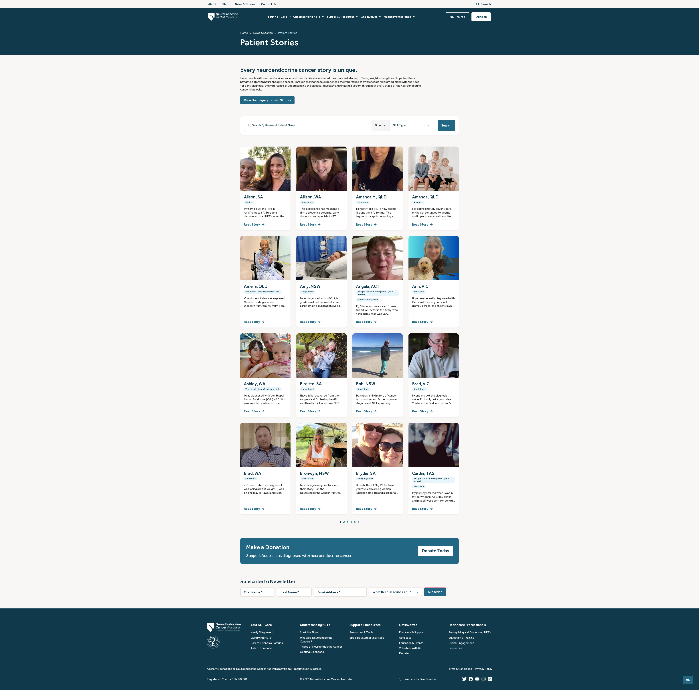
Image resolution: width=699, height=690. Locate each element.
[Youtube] (477, 679)
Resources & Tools (361, 632)
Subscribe (435, 592)
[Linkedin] (490, 679)
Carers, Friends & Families (266, 643)
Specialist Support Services (367, 637)
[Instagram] (483, 679)
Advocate (405, 637)
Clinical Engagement (461, 643)
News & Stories (263, 33)
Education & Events (411, 643)
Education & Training (461, 637)
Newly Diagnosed (261, 632)
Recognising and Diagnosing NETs (470, 632)
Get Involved (369, 16)
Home (244, 33)
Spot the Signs (309, 632)
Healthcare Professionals (467, 625)
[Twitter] (464, 679)
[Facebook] (471, 679)
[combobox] (412, 125)
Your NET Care (277, 16)
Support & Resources (341, 16)
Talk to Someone (261, 648)
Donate (404, 653)
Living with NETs (260, 637)
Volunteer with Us (410, 648)
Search (446, 125)
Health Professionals (398, 16)
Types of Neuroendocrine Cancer (321, 646)
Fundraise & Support (412, 632)
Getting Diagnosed (312, 652)
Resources (455, 648)
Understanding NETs (307, 16)
